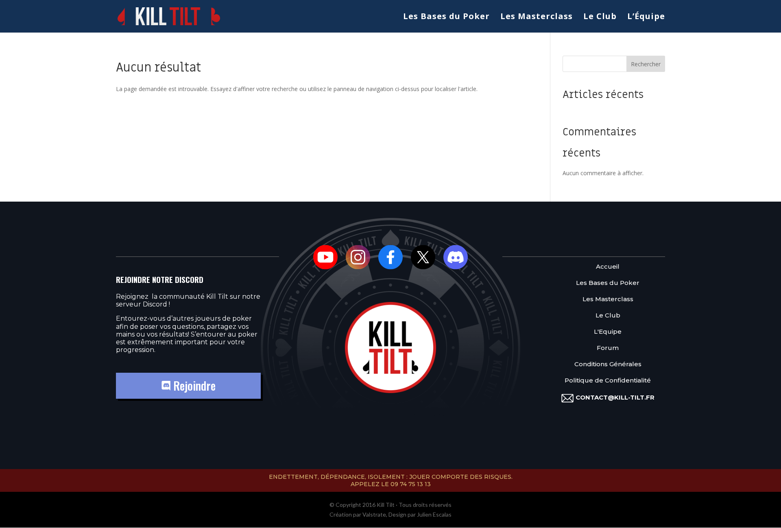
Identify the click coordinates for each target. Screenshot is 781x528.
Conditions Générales (607, 364)
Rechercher (646, 64)
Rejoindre (193, 385)
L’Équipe (646, 17)
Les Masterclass (536, 17)
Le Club (600, 17)
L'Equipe (608, 331)
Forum (608, 348)
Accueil (608, 266)
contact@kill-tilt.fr (615, 397)
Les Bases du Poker (446, 17)
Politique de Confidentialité (608, 380)
